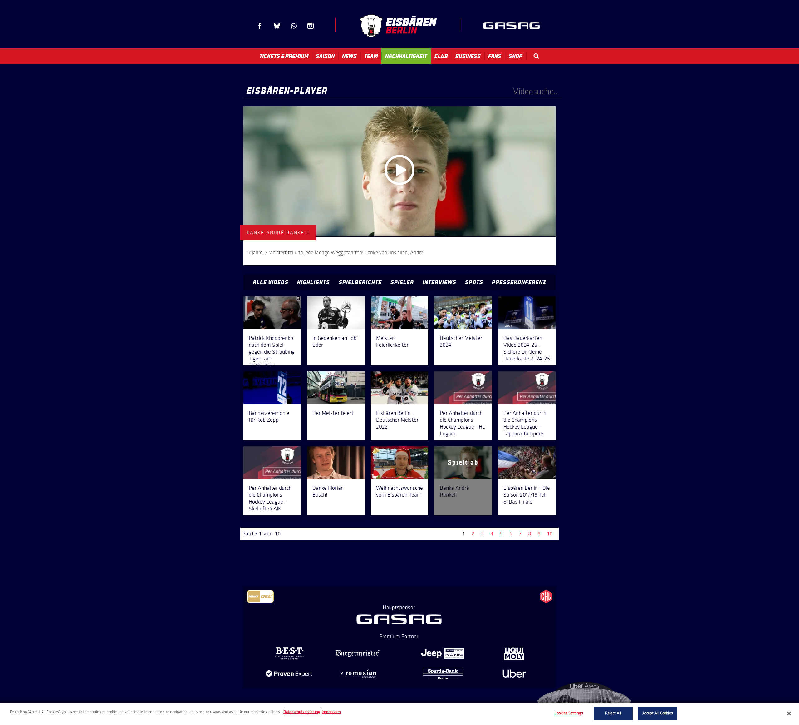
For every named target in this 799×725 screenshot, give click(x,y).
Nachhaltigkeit (406, 56)
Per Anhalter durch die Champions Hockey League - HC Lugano (462, 423)
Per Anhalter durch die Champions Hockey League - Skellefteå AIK (270, 498)
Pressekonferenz (519, 282)
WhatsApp (294, 26)
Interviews (439, 282)
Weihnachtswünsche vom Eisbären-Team (399, 491)
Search (536, 56)
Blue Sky (277, 26)
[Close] (789, 713)
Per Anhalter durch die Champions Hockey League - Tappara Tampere (524, 423)
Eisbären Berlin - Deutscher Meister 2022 (397, 420)
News (349, 56)
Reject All (613, 713)
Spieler (402, 282)
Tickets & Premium (283, 56)
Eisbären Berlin (398, 25)
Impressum (331, 711)
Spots (474, 282)
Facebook (260, 26)
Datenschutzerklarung (301, 711)
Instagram (310, 26)
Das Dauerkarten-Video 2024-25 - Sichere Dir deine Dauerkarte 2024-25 (526, 348)
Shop (515, 56)
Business (468, 56)
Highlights (313, 282)
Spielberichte (360, 282)
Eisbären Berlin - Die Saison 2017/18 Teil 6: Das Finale (526, 494)
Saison (325, 56)
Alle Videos (270, 282)
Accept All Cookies (657, 713)
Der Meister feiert (333, 413)
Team (371, 56)
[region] (399, 714)
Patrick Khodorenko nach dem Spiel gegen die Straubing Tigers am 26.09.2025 (272, 352)
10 (550, 533)
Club (441, 56)
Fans (494, 56)
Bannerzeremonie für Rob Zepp (269, 416)
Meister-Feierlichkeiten (392, 341)
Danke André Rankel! (454, 491)
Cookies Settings (569, 713)
